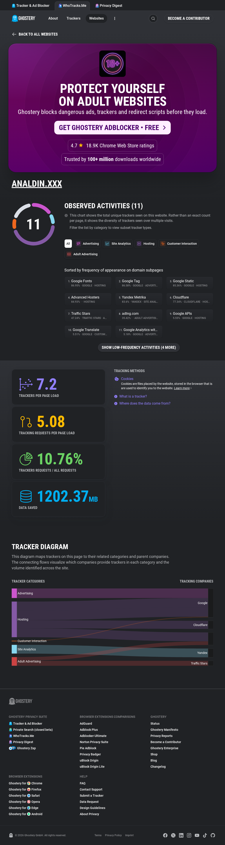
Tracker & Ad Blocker (32, 6)
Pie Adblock (88, 748)
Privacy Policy (113, 835)
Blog (154, 760)
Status (155, 723)
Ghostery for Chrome (25, 783)
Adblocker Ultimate (93, 736)
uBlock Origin (89, 760)
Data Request (89, 801)
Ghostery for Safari (24, 795)
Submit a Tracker (91, 795)
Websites (96, 18)
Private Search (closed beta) (33, 729)
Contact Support (91, 789)
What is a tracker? (133, 396)
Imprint (129, 835)
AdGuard (86, 723)
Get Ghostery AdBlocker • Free (109, 127)
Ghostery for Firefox (25, 789)
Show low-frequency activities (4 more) (139, 347)
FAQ (82, 783)
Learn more (182, 388)
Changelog (158, 766)
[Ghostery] (24, 18)
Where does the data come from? (145, 403)
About (53, 18)
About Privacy (89, 814)
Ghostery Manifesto (164, 729)
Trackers (73, 18)
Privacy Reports (161, 736)
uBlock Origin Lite (92, 766)
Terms (98, 835)
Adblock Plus (89, 729)
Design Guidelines (92, 808)
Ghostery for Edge (23, 808)
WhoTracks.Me (74, 6)
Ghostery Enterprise (164, 748)
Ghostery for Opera (24, 801)
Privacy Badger (90, 754)
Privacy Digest (111, 6)
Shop (154, 754)
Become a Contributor (189, 18)
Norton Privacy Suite (94, 742)
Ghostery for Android (25, 814)
